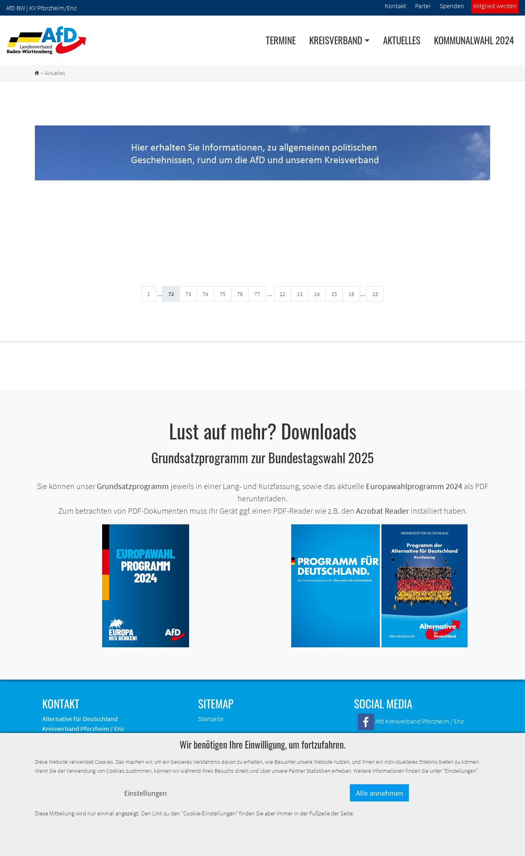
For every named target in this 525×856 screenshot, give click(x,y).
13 (300, 294)
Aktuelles (401, 40)
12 (282, 294)
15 (334, 294)
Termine (281, 40)
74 (205, 294)
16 (351, 294)
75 (223, 294)
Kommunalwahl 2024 (474, 40)
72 (171, 294)
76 (240, 294)
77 (257, 294)
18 (375, 294)
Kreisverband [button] (335, 40)
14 (317, 294)
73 (188, 294)
